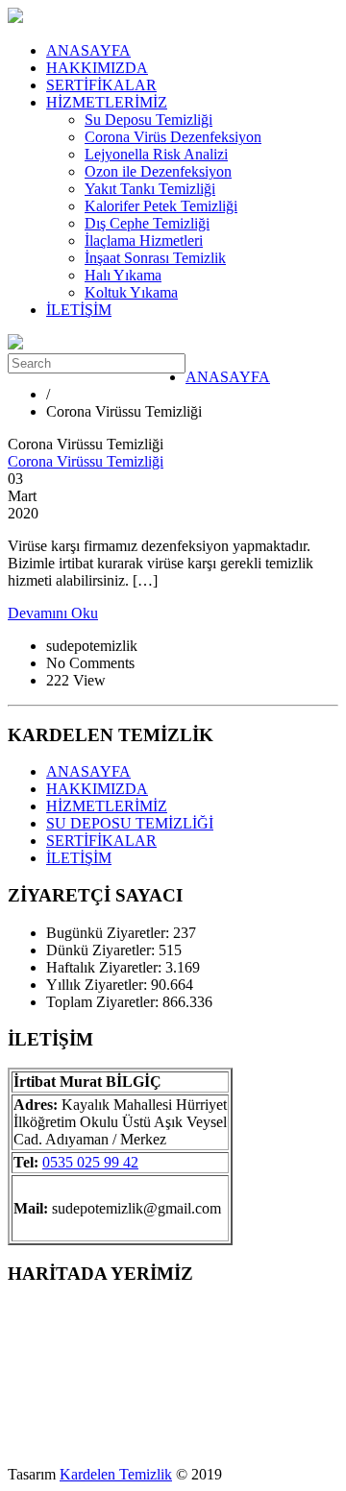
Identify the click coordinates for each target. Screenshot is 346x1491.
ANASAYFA (88, 50)
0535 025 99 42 (90, 1162)
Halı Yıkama (123, 275)
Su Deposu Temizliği (148, 119)
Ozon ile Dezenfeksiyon (158, 171)
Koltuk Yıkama (131, 292)
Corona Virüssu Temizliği (85, 461)
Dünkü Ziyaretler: (102, 950)
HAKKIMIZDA (97, 68)
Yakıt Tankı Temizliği (150, 188)
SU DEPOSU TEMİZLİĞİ (129, 823)
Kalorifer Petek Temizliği (161, 206)
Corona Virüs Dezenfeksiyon (173, 137)
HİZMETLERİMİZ (106, 102)
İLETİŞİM (78, 309)
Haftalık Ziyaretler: (105, 967)
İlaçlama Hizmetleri (144, 240)
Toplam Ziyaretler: (104, 1002)
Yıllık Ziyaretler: (98, 984)
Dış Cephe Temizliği (147, 223)
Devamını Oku (53, 613)
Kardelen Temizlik (116, 1474)
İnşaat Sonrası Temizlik (155, 258)
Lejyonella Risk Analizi (156, 154)
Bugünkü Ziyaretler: (109, 933)
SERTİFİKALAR (101, 85)
